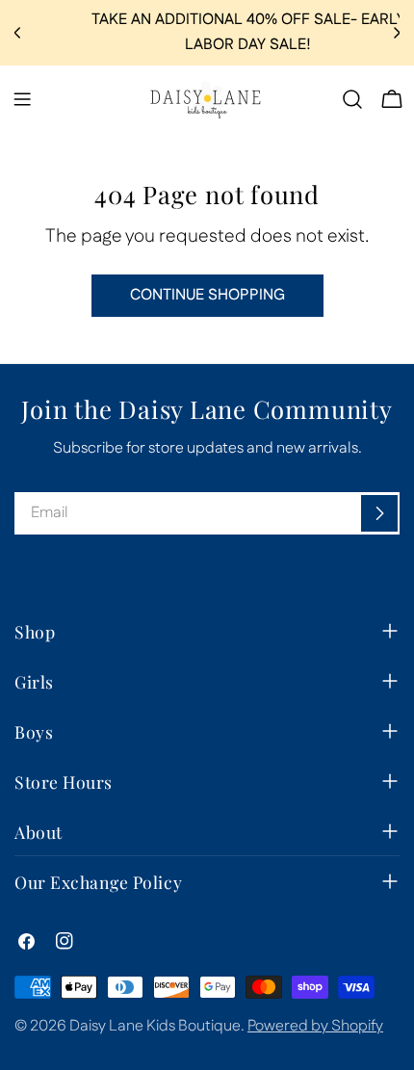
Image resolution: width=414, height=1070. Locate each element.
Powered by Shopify (315, 1026)
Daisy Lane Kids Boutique (155, 1026)
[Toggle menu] (22, 99)
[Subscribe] (379, 513)
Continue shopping (207, 295)
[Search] (352, 99)
